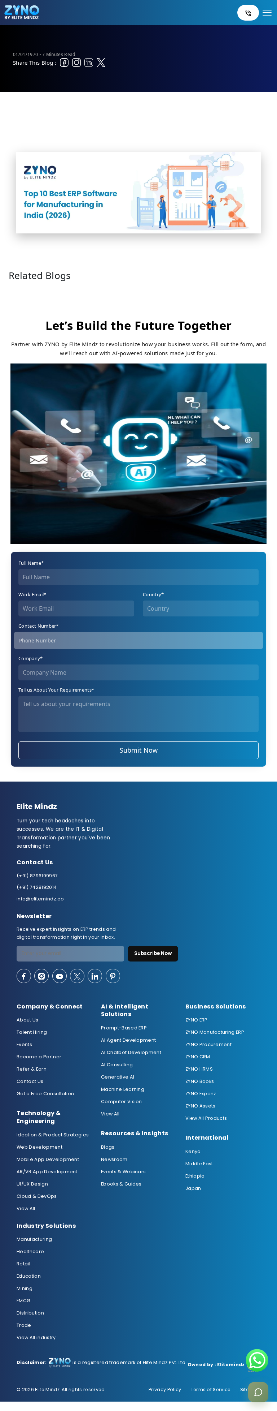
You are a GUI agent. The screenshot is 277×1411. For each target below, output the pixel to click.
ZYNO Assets (200, 1106)
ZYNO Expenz (200, 1093)
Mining (24, 1288)
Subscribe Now (153, 953)
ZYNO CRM (197, 1057)
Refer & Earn (32, 1069)
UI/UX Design (32, 1184)
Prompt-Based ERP (124, 1028)
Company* (30, 658)
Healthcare (30, 1251)
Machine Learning (122, 1089)
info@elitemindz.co (40, 899)
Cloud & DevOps (37, 1196)
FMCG (23, 1301)
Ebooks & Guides (121, 1184)
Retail (23, 1264)
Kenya (193, 1151)
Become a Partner (39, 1057)
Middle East (199, 1164)
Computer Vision (121, 1101)
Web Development (39, 1147)
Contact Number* (38, 626)
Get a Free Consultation (45, 1093)
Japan (193, 1188)
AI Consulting (117, 1065)
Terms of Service (211, 1389)
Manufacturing (34, 1239)
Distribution (30, 1313)
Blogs (108, 1147)
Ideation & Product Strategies (53, 1135)
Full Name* (31, 563)
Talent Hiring (32, 1032)
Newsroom (114, 1159)
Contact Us (30, 1081)
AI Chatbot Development (131, 1052)
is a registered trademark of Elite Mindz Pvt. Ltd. (101, 1363)
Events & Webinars (123, 1172)
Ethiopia (195, 1176)
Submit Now (139, 750)
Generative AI (117, 1077)
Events (24, 1044)
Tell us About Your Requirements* (56, 690)
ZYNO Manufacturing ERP (214, 1032)
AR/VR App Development (47, 1172)
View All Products (206, 1118)
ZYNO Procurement (208, 1044)
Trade (24, 1325)
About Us (28, 1020)
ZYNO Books (199, 1081)
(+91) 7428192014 (37, 887)
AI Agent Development (128, 1040)
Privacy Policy (165, 1389)
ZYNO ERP (196, 1020)
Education (29, 1276)
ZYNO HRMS (199, 1069)
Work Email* (32, 594)
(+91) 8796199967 (37, 876)
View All (26, 1208)
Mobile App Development (48, 1159)
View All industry (36, 1337)
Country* (153, 594)
